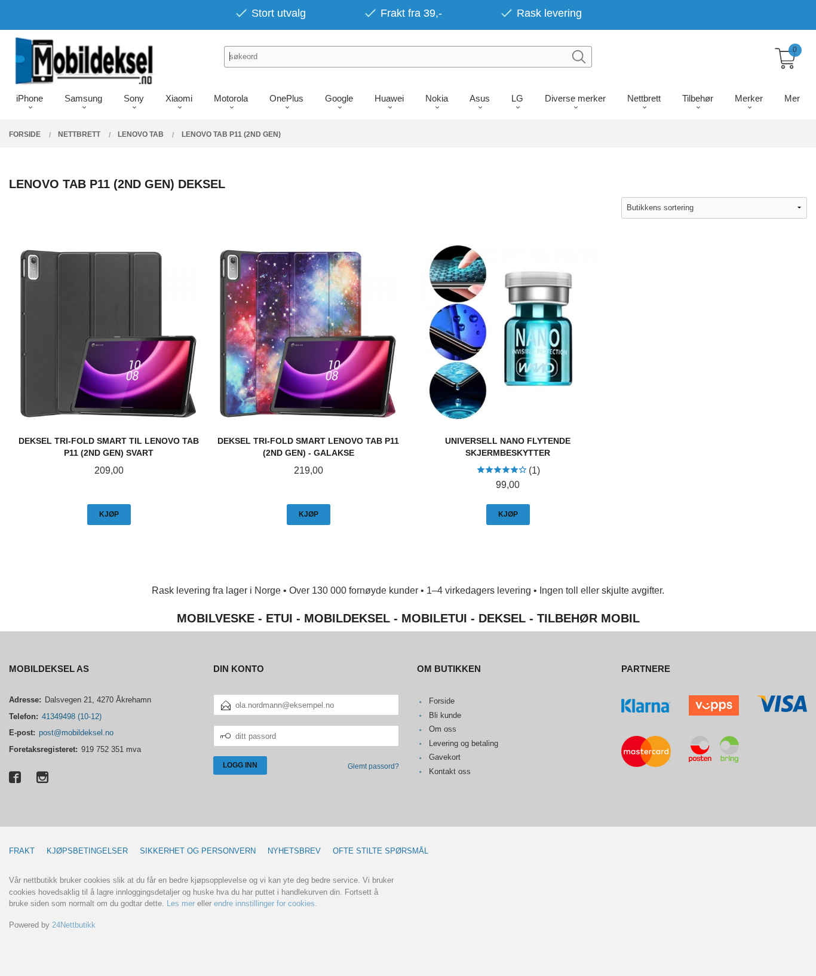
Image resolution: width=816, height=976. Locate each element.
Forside (442, 700)
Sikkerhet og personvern (198, 850)
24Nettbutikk (74, 924)
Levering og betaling (463, 743)
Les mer (181, 903)
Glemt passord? (373, 766)
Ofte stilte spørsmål (380, 850)
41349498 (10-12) (72, 716)
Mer (792, 98)
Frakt (22, 850)
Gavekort (445, 757)
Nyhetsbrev (294, 850)
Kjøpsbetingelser (87, 850)
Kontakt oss (450, 771)
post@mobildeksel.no (76, 732)
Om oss (442, 729)
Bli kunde (445, 715)
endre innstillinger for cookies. (265, 903)
